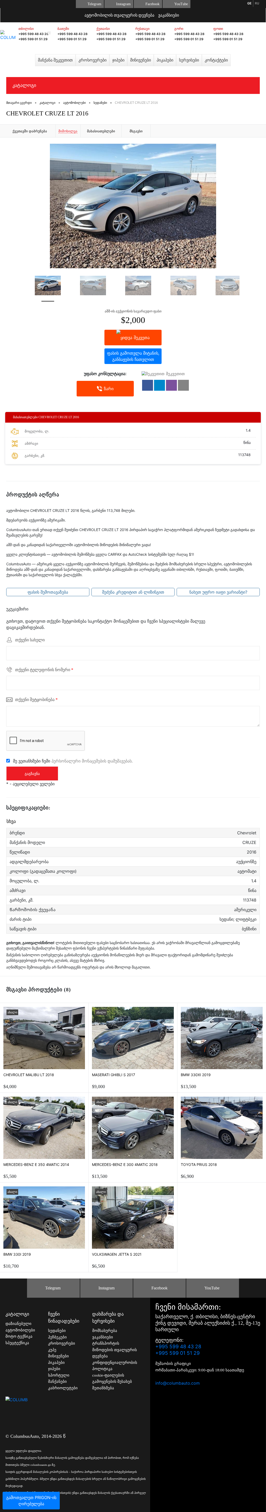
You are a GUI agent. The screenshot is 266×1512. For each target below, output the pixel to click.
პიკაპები (165, 60)
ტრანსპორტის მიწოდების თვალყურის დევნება (114, 1349)
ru (257, 3)
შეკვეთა (142, 337)
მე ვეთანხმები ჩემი (73, 760)
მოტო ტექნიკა (18, 1336)
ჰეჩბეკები (57, 1337)
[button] (147, 385)
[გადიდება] (133, 206)
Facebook (152, 4)
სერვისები (189, 60)
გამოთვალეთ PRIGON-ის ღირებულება (31, 1500)
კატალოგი (24, 85)
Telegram (94, 4)
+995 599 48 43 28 (33, 34)
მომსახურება (104, 1331)
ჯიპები (118, 60)
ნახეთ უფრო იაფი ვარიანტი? (218, 592)
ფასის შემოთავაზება (48, 592)
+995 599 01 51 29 (33, 39)
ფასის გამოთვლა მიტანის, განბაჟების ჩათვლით (133, 356)
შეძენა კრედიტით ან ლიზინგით (133, 592)
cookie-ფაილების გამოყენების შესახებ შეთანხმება (112, 1381)
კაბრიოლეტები (63, 1388)
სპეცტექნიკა (17, 1343)
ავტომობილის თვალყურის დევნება (119, 15)
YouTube (181, 4)
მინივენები (140, 60)
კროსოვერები (92, 60)
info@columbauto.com (177, 1383)
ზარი (109, 388)
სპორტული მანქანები (58, 1378)
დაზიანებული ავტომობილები (20, 1327)
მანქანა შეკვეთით (55, 60)
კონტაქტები (216, 60)
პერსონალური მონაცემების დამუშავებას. (92, 760)
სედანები (57, 1331)
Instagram (123, 4)
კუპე (52, 1350)
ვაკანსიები (168, 15)
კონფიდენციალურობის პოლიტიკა (114, 1365)
